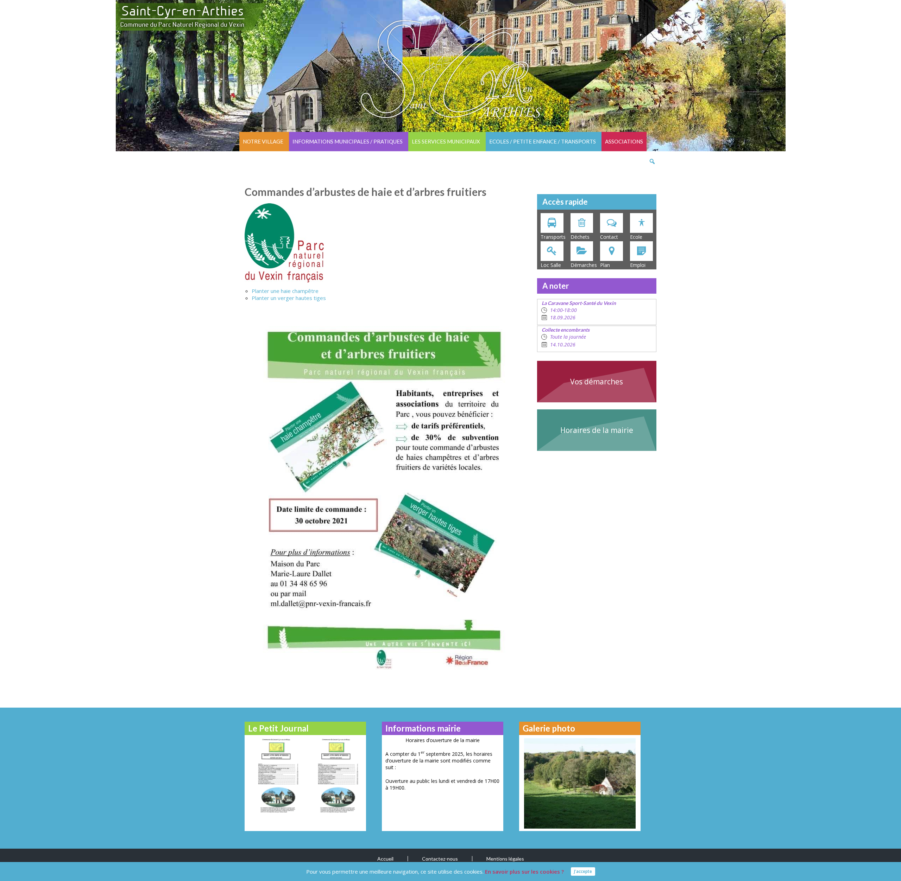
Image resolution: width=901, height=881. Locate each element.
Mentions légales (505, 858)
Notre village (263, 141)
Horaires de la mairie (596, 430)
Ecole (636, 237)
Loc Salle (551, 265)
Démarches (584, 265)
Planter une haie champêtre (285, 290)
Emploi (637, 265)
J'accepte (583, 871)
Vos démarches (596, 382)
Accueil (385, 858)
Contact (609, 237)
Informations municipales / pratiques (347, 141)
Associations (624, 141)
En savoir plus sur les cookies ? (524, 871)
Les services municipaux (446, 141)
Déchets (580, 237)
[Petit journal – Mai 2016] (275, 775)
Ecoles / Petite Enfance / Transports (542, 141)
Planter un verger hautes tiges (289, 297)
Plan (605, 265)
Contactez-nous (440, 858)
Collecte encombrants (566, 330)
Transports (553, 237)
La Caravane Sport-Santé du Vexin (579, 303)
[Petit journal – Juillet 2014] (335, 775)
